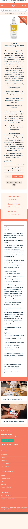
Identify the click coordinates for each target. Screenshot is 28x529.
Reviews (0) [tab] (6, 229)
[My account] (22, 5)
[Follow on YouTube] (17, 445)
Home (2, 13)
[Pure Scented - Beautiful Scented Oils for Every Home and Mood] (14, 5)
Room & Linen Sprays (9, 13)
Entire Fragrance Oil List (15, 171)
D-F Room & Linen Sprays (20, 13)
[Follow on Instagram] (5, 445)
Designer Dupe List (14, 168)
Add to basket (17, 176)
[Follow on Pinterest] (15, 445)
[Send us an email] (10, 445)
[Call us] (12, 445)
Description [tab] (6, 226)
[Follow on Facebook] (2, 445)
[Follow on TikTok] (7, 445)
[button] (2, 5)
